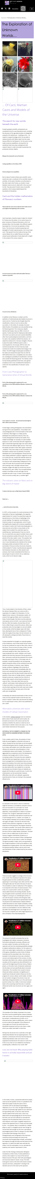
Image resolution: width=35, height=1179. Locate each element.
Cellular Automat (15, 717)
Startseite (3, 18)
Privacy (2, 1177)
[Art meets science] (17, 2)
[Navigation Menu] (32, 8)
